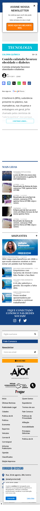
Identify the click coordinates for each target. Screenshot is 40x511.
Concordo (11, 498)
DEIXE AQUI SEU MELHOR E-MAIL (20, 27)
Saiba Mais (30, 498)
